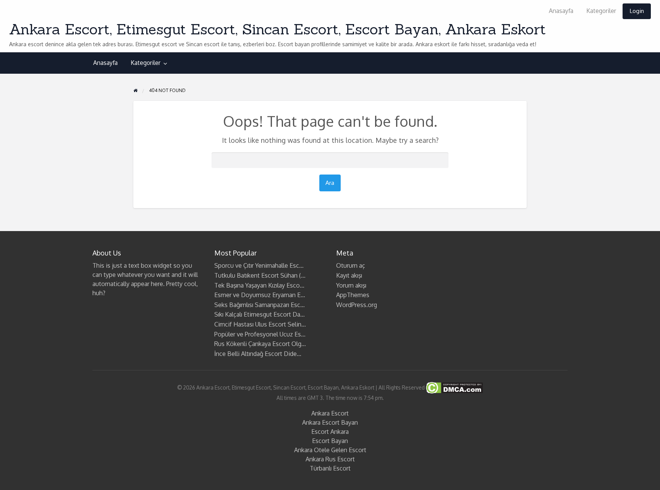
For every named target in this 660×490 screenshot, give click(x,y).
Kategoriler (601, 11)
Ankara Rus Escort (330, 459)
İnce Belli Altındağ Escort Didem (258, 353)
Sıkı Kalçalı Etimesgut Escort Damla (262, 314)
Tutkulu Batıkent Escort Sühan (256, 275)
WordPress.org (356, 305)
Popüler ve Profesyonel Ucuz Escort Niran (271, 334)
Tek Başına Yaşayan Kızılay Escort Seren (268, 285)
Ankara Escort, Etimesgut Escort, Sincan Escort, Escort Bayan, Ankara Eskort (277, 29)
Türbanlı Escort (330, 468)
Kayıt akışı (349, 275)
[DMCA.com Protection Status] (454, 387)
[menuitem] (561, 11)
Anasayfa (561, 11)
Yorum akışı (351, 285)
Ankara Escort (330, 413)
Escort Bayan (330, 441)
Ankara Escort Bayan (330, 422)
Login (636, 11)
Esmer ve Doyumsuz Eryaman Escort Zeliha (273, 295)
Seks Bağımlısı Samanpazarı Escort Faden (270, 305)
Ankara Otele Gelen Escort (330, 450)
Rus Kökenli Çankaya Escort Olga (259, 344)
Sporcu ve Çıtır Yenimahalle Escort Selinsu (271, 265)
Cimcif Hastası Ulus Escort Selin (257, 324)
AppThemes (352, 295)
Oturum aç (350, 265)
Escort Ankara (330, 431)
